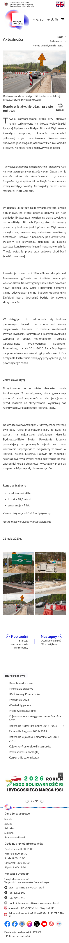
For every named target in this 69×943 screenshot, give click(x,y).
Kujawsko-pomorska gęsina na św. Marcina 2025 (35, 718)
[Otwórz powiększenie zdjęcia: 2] (50, 562)
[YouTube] (44, 924)
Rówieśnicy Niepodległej (24, 752)
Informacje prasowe (21, 688)
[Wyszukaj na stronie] (34, 20)
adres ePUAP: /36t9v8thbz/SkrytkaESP (31, 908)
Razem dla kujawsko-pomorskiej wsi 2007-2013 (34, 738)
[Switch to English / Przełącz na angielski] (60, 4)
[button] (34, 783)
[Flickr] (59, 924)
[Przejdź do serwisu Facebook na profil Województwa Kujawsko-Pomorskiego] (7, 924)
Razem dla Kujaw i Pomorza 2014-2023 (33, 725)
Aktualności (56, 41)
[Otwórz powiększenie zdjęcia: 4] (50, 583)
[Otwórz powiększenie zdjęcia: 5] (18, 603)
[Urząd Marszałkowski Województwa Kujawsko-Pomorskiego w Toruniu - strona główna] (16, 19)
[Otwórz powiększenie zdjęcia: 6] (50, 603)
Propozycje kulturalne (22, 710)
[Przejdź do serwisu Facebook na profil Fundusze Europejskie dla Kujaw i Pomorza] (15, 924)
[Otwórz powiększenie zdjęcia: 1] (18, 562)
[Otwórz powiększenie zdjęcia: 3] (18, 583)
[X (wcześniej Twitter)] (37, 924)
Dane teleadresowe (21, 683)
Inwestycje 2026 (19, 699)
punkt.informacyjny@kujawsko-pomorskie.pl (34, 902)
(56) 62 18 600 (17, 892)
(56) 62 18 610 (17, 897)
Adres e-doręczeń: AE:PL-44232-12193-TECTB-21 (36, 915)
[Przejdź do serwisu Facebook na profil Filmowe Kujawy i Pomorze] (22, 924)
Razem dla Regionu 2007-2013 (28, 731)
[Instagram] (29, 924)
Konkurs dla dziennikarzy (24, 757)
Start (60, 36)
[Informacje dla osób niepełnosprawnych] (54, 19)
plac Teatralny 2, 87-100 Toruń (26, 887)
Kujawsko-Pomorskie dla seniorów (30, 746)
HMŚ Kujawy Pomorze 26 (24, 694)
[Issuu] (51, 924)
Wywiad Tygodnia (20, 705)
